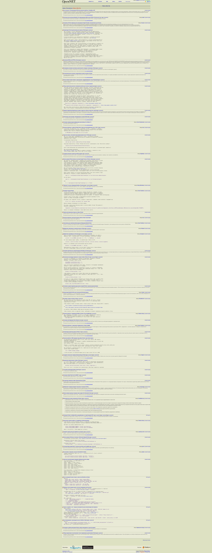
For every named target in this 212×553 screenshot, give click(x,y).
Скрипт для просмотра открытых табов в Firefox (73, 212)
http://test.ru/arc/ (88, 496)
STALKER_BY (141, 298)
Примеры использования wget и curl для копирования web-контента (77, 487)
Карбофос (142, 153)
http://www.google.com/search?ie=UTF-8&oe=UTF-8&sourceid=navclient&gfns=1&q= (84, 307)
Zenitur (143, 292)
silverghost (142, 233)
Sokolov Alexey (141, 313)
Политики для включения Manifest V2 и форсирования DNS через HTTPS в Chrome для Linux (82, 17)
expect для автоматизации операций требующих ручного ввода (76, 459)
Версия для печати (146, 540)
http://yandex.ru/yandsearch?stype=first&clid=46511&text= (79, 305)
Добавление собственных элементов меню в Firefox (74, 228)
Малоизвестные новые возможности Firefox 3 (72, 398)
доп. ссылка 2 (94, 185)
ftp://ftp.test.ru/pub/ (83, 489)
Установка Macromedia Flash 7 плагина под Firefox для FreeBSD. (76, 446)
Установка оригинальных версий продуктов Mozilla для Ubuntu (76, 250)
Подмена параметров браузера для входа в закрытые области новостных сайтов (80, 110)
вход (139, 0)
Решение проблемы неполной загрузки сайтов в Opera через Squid (77, 217)
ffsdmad (142, 228)
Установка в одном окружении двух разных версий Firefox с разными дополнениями (80, 286)
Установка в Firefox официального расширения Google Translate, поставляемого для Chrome (82, 22)
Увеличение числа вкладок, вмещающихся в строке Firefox (75, 116)
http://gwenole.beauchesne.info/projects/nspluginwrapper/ (93, 438)
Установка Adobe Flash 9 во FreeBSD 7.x (71, 375)
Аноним (142, 22)
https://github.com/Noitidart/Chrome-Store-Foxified (81, 33)
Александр (142, 386)
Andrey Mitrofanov (140, 185)
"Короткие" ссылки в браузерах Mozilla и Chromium (73, 185)
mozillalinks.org (141, 398)
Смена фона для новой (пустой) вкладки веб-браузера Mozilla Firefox (77, 223)
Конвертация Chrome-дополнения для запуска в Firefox (74, 30)
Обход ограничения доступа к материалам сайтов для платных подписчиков (79, 86)
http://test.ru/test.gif (95, 492)
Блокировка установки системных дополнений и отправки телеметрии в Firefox (79, 68)
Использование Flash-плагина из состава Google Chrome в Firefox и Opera (78, 159)
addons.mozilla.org (96, 408)
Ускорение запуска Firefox (68, 190)
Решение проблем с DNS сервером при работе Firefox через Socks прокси (78, 338)
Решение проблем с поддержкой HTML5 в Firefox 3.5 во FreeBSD (76, 313)
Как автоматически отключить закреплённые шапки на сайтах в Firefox (77, 73)
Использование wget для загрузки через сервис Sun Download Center (77, 393)
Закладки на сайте (66, 551)
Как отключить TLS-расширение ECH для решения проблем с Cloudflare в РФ (79, 10)
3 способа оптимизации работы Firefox (71, 369)
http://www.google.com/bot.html (93, 103)
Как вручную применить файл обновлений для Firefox (74, 380)
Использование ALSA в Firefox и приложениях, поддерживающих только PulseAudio (80, 79)
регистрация (142, 0)
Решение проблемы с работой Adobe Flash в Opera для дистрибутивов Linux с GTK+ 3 (80, 127)
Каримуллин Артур (140, 527)
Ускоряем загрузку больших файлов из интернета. (73, 431)
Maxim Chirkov (147, 551)
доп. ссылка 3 (110, 415)
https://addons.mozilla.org (72, 40)
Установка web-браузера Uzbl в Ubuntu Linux (72, 320)
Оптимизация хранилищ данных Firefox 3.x (72, 331)
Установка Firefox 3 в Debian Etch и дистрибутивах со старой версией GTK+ (78, 415)
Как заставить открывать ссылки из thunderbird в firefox (74, 451)
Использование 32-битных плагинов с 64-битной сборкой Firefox (76, 437)
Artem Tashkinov (141, 190)
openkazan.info (141, 431)
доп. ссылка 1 (105, 17)
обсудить (148, 415)
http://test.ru (94, 512)
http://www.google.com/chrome (78, 168)
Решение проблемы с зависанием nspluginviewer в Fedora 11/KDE (76, 325)
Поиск (127, 1)
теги (129, 1)
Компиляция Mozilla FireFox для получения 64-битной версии (75, 292)
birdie (143, 17)
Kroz (143, 127)
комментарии (147, 10)
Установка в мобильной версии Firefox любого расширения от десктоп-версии (79, 527)
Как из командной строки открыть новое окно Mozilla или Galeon (76, 477)
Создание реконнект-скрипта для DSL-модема (72, 153)
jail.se (143, 446)
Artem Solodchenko (140, 122)
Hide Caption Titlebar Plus (70, 150)
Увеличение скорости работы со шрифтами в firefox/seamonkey (76, 420)
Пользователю (69, 8)
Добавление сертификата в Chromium (71, 233)
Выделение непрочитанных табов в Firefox (72, 360)
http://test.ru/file (70, 509)
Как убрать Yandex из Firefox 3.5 (69, 298)
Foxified (94, 37)
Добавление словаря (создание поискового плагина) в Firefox (76, 386)
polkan (143, 451)
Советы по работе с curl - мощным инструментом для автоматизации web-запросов (80, 507)
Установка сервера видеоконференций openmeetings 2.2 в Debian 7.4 (77, 122)
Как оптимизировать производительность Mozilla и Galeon (75, 520)
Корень (64, 8)
